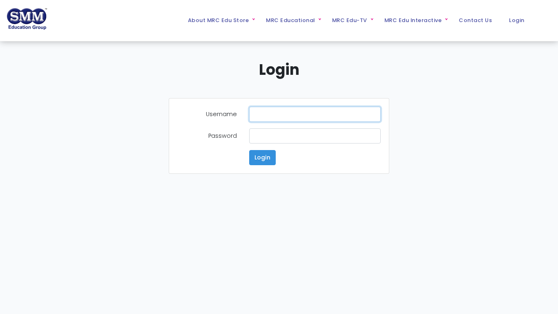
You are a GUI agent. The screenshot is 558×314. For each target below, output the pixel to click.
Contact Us (475, 20)
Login (517, 20)
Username (221, 114)
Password (222, 136)
